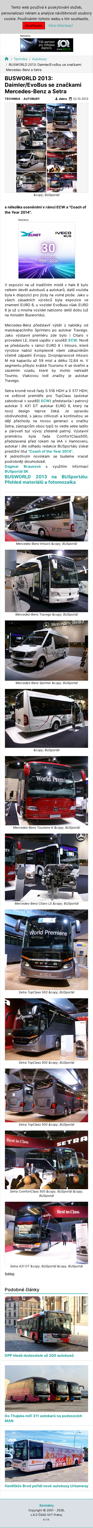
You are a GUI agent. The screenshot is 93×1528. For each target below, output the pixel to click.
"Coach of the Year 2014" (50, 451)
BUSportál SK (16, 471)
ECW (72, 340)
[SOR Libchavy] (46, 44)
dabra (61, 98)
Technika (20, 59)
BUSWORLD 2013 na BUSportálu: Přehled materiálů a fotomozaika (46, 479)
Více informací (60, 25)
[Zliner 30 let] (46, 250)
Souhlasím (33, 25)
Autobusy (39, 59)
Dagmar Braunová (25, 466)
